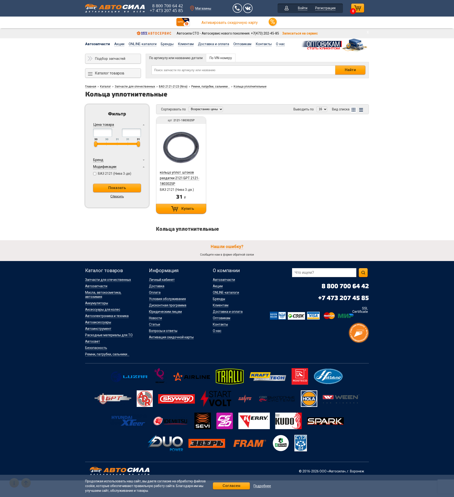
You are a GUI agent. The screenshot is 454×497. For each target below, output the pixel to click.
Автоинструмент (98, 329)
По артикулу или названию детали (176, 58)
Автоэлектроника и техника (107, 316)
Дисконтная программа (167, 305)
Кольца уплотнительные (250, 86)
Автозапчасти (97, 44)
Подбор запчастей (110, 59)
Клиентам (186, 44)
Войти (302, 8)
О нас (280, 44)
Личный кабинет (162, 280)
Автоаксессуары (98, 322)
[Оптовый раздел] (334, 44)
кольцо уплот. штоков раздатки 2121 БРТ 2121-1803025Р (179, 178)
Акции (119, 44)
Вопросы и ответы (163, 331)
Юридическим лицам (165, 312)
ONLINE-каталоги (143, 44)
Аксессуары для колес (102, 309)
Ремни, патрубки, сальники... (210, 86)
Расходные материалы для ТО (109, 335)
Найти (350, 70)
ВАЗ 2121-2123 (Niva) (173, 86)
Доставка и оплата (213, 44)
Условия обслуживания (167, 299)
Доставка (156, 286)
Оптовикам (242, 44)
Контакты (264, 44)
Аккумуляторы (96, 303)
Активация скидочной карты (171, 337)
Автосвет (92, 341)
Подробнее (262, 486)
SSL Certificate (360, 310)
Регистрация (325, 8)
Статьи (154, 324)
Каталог (105, 86)
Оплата (155, 292)
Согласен (231, 486)
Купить (187, 208)
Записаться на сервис (300, 33)
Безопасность (96, 348)
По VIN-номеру (221, 58)
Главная (90, 86)
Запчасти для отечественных (135, 86)
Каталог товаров (109, 73)
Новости (155, 318)
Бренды (167, 44)
